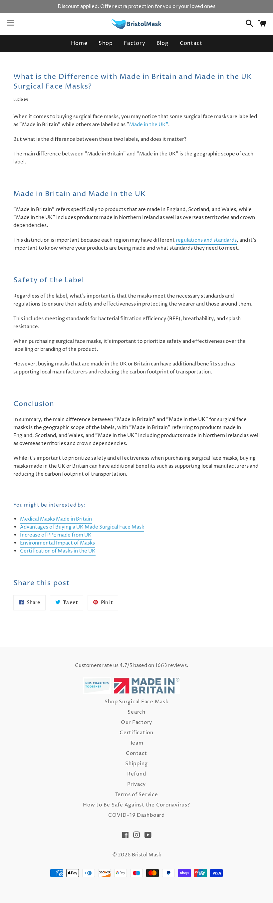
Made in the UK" (148, 124)
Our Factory (136, 722)
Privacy (136, 784)
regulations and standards (206, 240)
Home (79, 43)
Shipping (136, 763)
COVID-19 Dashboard (136, 815)
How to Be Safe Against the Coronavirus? (136, 804)
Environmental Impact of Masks (57, 543)
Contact (191, 43)
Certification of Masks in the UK (58, 551)
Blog (162, 43)
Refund (136, 774)
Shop (106, 43)
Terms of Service (136, 794)
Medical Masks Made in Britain (56, 519)
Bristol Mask (146, 854)
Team (136, 743)
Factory (134, 43)
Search (136, 712)
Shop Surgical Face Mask (136, 701)
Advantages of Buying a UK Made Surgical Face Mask (82, 527)
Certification (136, 732)
